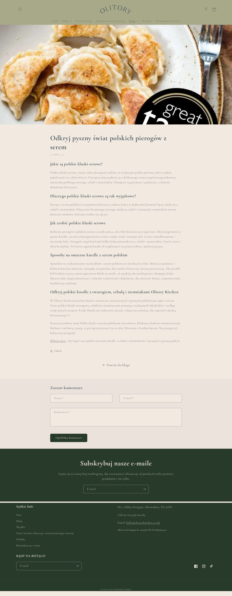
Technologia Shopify (122, 589)
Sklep (19, 521)
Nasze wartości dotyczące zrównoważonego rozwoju (45, 533)
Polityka (20, 539)
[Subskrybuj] (144, 489)
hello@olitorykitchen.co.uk (143, 522)
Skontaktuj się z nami (28, 545)
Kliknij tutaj (58, 341)
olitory (110, 589)
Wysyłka (20, 527)
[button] (20, 10)
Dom (18, 515)
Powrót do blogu (118, 365)
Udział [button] (57, 350)
